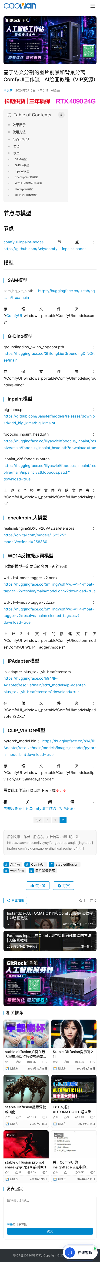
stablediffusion (67, 864)
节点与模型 (21, 139)
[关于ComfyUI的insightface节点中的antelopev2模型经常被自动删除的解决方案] (74, 1144)
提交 (50, 1231)
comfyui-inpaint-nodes (23, 242)
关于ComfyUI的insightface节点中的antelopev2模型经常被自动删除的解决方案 (73, 1165)
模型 (16, 153)
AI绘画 (55, 90)
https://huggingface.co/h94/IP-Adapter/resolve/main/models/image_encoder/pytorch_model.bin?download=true (50, 748)
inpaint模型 (22, 171)
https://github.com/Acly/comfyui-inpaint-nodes (44, 248)
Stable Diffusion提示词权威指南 (25, 1109)
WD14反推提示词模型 (28, 183)
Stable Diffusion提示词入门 (73, 1054)
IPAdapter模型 (24, 189)
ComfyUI (14, 315)
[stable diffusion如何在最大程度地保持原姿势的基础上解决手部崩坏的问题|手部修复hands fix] (26, 1034)
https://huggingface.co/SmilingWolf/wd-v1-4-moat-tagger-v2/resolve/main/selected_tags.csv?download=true (48, 616)
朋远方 (8, 90)
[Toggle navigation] (93, 6)
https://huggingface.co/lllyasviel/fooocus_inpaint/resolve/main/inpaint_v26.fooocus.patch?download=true (49, 472)
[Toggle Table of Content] (61, 115)
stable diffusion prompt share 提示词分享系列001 (25, 1164)
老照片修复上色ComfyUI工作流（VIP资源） (40, 808)
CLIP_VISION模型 (26, 195)
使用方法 (19, 132)
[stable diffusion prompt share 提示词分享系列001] (26, 1144)
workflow (17, 871)
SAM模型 (21, 159)
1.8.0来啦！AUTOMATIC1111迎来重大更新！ (74, 1109)
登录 (10, 1224)
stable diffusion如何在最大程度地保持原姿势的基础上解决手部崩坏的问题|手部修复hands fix (26, 1054)
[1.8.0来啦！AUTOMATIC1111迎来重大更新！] (74, 1089)
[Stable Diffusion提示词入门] (74, 1034)
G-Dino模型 (22, 165)
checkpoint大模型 (26, 177)
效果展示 (19, 125)
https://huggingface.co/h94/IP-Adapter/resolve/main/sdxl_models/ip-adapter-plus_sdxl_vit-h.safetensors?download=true (44, 685)
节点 (16, 146)
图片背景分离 (45, 871)
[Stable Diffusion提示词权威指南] (26, 1089)
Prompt (11, 1135)
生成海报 (17, 900)
